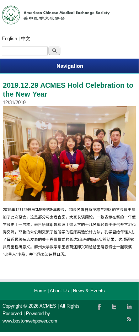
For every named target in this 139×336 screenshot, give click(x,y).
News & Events (89, 290)
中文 (25, 38)
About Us (59, 290)
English (9, 38)
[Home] (56, 23)
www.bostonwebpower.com (29, 321)
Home (40, 290)
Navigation (70, 66)
